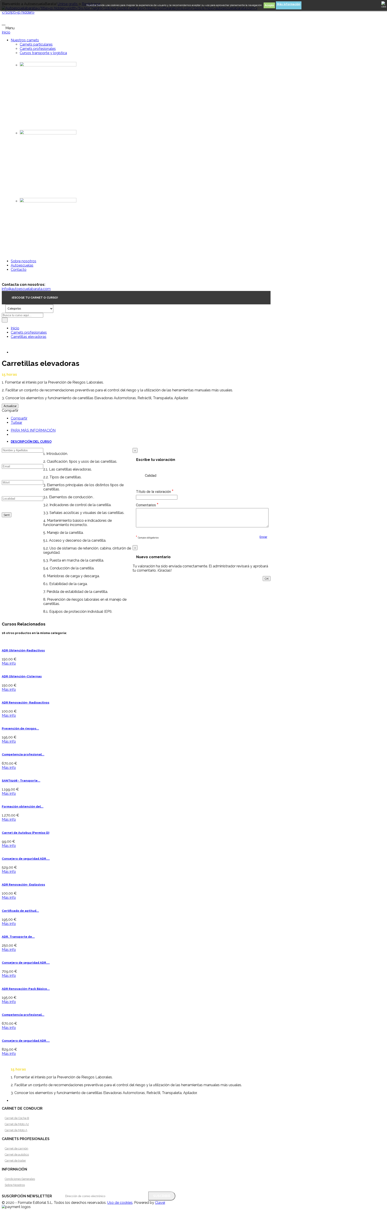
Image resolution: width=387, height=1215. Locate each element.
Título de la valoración (154, 491)
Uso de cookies (120, 1202)
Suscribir (161, 1196)
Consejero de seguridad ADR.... (26, 858)
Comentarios (147, 504)
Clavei (160, 1202)
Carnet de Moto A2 (17, 1124)
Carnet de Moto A (16, 1130)
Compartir (19, 418)
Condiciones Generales (20, 1179)
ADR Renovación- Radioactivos (25, 702)
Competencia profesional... (23, 754)
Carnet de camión (16, 1148)
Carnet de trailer (15, 1160)
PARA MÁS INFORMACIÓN (33, 430)
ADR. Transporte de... (18, 936)
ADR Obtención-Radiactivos (23, 650)
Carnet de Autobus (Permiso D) (25, 832)
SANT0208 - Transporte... (21, 780)
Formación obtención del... (22, 806)
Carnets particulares (36, 44)
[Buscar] (5, 320)
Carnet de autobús (17, 1154)
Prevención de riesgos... (20, 728)
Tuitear (16, 422)
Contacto (18, 269)
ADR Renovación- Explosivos (23, 884)
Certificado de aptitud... (20, 910)
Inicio (6, 32)
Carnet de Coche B (17, 1118)
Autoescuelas (22, 265)
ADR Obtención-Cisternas (22, 676)
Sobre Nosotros (15, 1185)
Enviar (263, 537)
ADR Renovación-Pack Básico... (26, 988)
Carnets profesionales (38, 49)
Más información (288, 4)
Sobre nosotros (23, 261)
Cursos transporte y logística (43, 53)
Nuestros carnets (25, 40)
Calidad (150, 475)
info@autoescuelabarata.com (26, 289)
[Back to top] (3, 1211)
